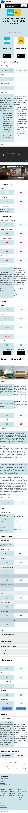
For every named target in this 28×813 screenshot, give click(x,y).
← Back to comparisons (14, 33)
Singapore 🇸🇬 (12, 791)
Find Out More (7, 708)
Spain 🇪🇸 (19, 799)
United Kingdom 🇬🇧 (22, 791)
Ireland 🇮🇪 (20, 793)
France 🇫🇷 (20, 797)
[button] (26, 2)
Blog (1, 779)
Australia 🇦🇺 (2, 805)
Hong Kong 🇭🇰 (12, 793)
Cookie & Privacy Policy (5, 784)
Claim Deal (23, 6)
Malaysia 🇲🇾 (11, 795)
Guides (1, 781)
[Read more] (3, 530)
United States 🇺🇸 (3, 791)
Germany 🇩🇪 (20, 795)
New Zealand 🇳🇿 (3, 807)
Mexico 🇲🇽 (2, 795)
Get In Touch (2, 783)
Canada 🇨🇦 (2, 793)
